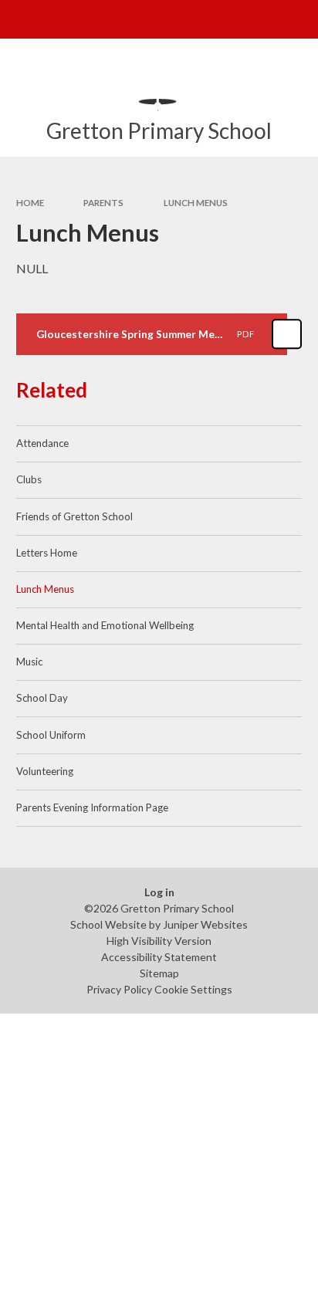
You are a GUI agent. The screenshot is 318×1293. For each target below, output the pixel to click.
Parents (103, 203)
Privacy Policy (119, 989)
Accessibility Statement (159, 956)
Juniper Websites (205, 924)
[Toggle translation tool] (261, 19)
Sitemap (159, 973)
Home (30, 203)
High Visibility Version (159, 940)
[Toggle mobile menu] (19, 19)
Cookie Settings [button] (193, 989)
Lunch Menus (196, 203)
